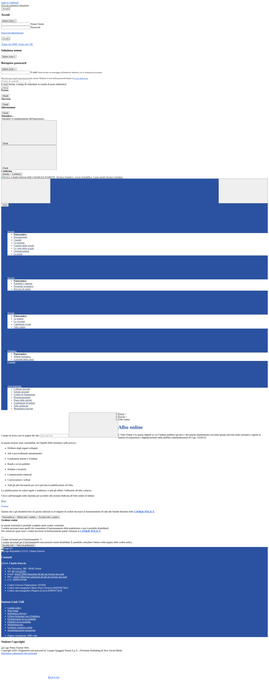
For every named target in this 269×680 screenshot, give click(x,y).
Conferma (16, 174)
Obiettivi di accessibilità (19, 622)
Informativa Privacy (17, 613)
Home (121, 414)
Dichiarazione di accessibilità (21, 619)
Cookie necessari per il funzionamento (20, 539)
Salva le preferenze (25, 545)
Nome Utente (37, 24)
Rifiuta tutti (26, 517)
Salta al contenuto (10, 2)
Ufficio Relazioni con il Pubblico (23, 616)
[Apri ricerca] (243, 191)
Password (35, 27)
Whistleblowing (15, 624)
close (4, 205)
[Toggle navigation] (25, 191)
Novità (121, 416)
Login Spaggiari (81, 78)
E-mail (34, 72)
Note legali (12, 610)
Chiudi (5, 96)
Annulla (5, 174)
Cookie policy (14, 608)
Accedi (5, 8)
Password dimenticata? (12, 33)
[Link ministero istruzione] (15, 5)
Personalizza (8, 517)
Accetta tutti (49, 517)
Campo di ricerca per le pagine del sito (20, 435)
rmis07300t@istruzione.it (39, 574)
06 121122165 (19, 571)
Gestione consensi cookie (19, 627)
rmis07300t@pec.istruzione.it (40, 577)
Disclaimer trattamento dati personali (19, 653)
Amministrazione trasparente (21, 630)
